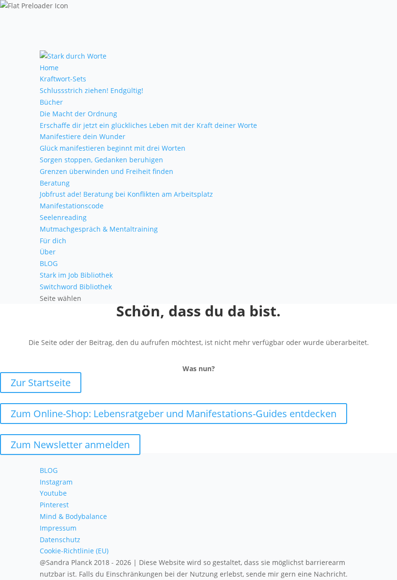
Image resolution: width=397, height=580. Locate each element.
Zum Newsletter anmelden (70, 444)
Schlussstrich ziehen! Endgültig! (91, 90)
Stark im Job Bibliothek (76, 275)
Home (49, 67)
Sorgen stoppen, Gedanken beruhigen (101, 159)
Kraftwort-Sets (63, 78)
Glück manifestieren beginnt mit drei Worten (112, 148)
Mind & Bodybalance (73, 516)
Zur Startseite (41, 382)
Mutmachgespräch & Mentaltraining (99, 229)
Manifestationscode (72, 205)
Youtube (53, 493)
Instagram (56, 481)
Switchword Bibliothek (76, 286)
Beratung (55, 183)
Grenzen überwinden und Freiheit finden (106, 171)
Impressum (58, 528)
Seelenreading (63, 217)
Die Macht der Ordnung (78, 113)
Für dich (53, 240)
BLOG (49, 263)
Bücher (51, 102)
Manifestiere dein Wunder (82, 136)
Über (48, 251)
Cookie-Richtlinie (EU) (74, 550)
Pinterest (54, 504)
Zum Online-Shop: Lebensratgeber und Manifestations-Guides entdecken (173, 413)
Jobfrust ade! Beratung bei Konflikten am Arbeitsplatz (126, 194)
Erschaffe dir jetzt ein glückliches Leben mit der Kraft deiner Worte (148, 125)
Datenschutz (60, 539)
